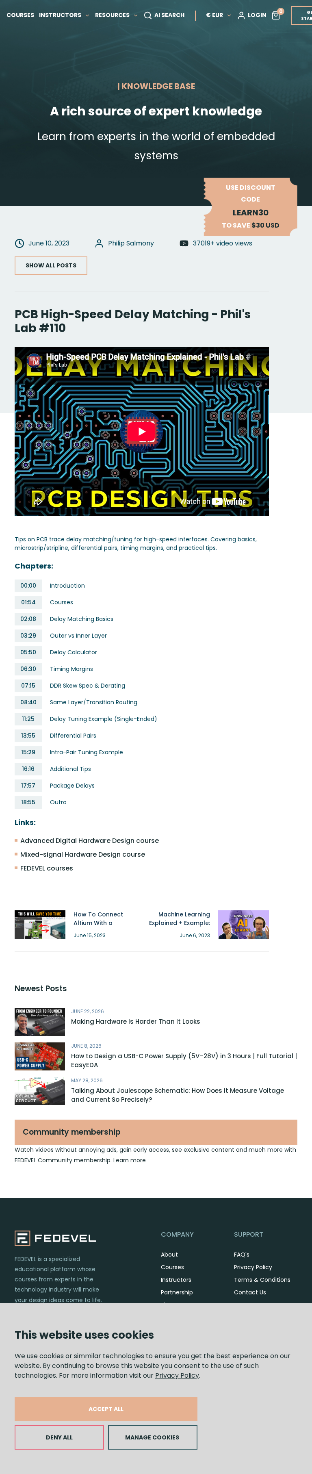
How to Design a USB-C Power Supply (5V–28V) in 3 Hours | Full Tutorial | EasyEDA (184, 1061)
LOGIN (257, 15)
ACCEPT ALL (106, 1409)
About (169, 1254)
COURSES (20, 15)
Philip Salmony (131, 243)
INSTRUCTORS (60, 15)
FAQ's (241, 1254)
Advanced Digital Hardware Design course (89, 840)
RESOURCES (113, 15)
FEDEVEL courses (46, 868)
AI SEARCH (169, 15)
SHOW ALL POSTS (51, 265)
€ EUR (214, 15)
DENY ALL (59, 1437)
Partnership (177, 1292)
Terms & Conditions (262, 1280)
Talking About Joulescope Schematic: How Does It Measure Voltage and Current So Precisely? (177, 1095)
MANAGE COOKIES (152, 1437)
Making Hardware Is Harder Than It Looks (135, 1021)
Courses (172, 1267)
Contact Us (250, 1292)
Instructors (176, 1280)
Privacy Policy (177, 1375)
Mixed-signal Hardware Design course (82, 854)
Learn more (129, 1160)
